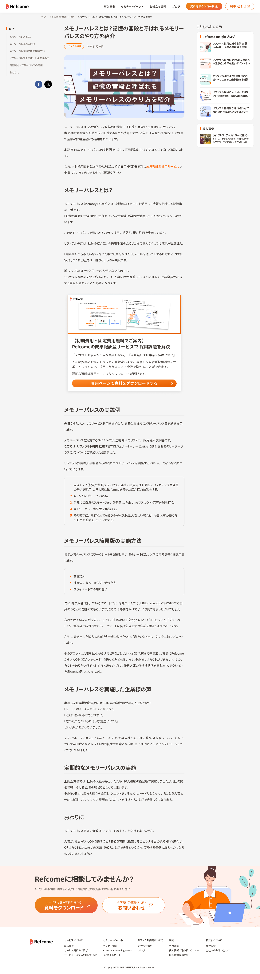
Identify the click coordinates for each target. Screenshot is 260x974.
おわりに (14, 72)
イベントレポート (112, 955)
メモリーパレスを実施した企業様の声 (29, 58)
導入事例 (109, 6)
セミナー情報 (110, 946)
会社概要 (211, 946)
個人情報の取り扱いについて (184, 950)
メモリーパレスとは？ (21, 36)
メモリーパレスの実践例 (22, 44)
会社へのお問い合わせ (218, 950)
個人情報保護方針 (179, 955)
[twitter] (48, 84)
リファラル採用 (74, 46)
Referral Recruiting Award (117, 950)
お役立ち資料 (158, 6)
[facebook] (38, 84)
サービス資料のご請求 (76, 950)
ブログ (176, 6)
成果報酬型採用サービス (162, 166)
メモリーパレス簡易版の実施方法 (27, 51)
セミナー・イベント (132, 6)
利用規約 (174, 946)
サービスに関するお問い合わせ (80, 955)
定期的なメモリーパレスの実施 (26, 65)
